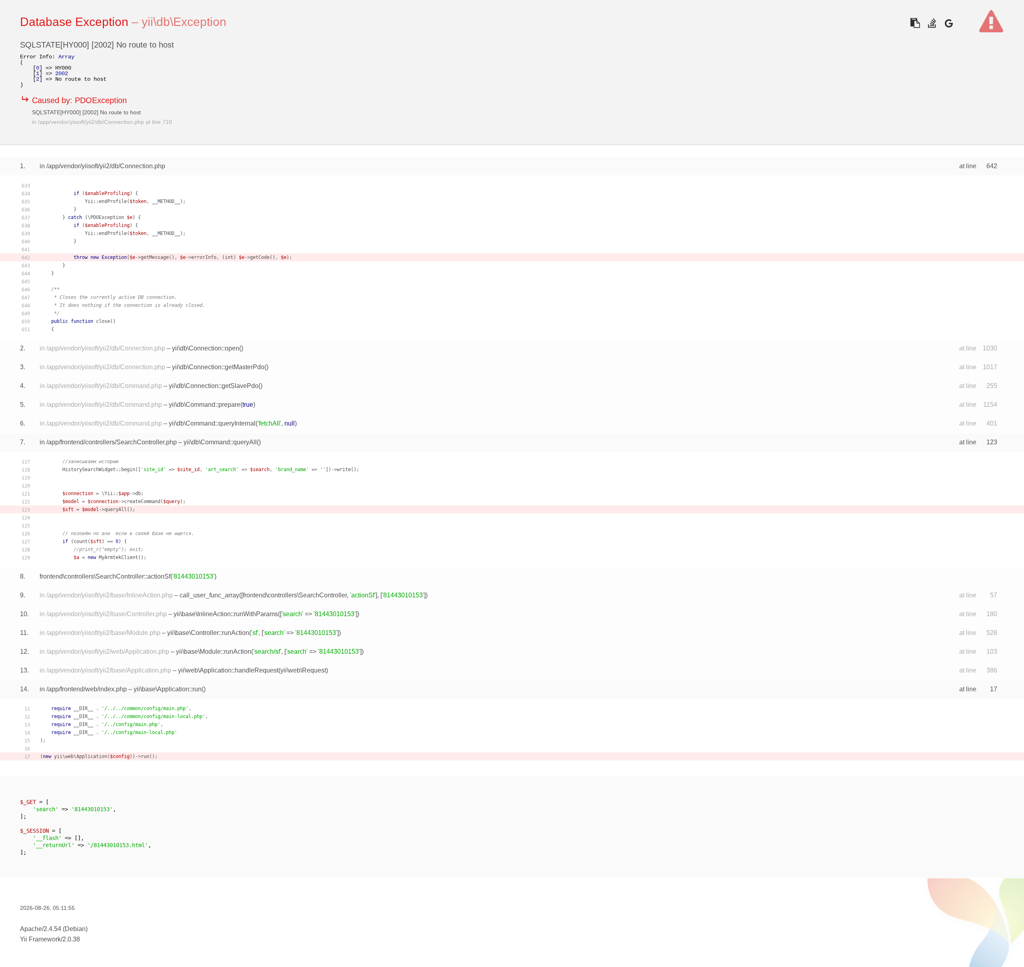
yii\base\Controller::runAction (208, 632)
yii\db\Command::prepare (204, 404)
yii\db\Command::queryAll (220, 442)
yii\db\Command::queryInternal (212, 423)
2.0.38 (71, 939)
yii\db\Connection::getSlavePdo (213, 385)
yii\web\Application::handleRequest (228, 670)
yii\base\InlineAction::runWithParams (226, 614)
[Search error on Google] (949, 23)
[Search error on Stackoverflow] (932, 23)
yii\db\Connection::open (205, 348)
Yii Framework (40, 939)
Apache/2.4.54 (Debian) (54, 928)
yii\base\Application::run (168, 689)
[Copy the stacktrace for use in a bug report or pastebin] (915, 23)
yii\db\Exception (184, 21)
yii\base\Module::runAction (213, 651)
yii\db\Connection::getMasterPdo (218, 367)
